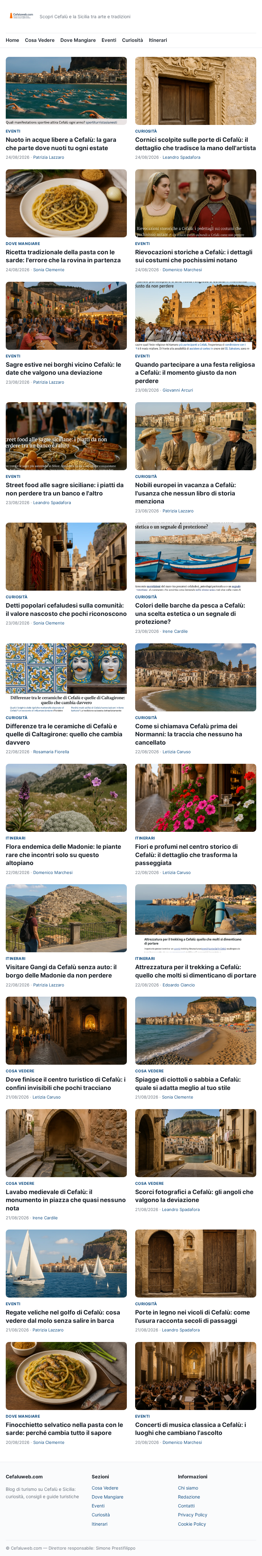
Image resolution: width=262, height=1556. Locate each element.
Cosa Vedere (40, 40)
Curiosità (132, 40)
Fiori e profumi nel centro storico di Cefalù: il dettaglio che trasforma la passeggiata (186, 855)
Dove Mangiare (78, 40)
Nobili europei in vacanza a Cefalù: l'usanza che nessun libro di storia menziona (185, 493)
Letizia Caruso (177, 751)
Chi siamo (188, 1488)
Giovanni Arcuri (178, 390)
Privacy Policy (192, 1514)
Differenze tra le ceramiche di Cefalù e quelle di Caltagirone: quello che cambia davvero (64, 734)
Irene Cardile (175, 631)
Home (12, 40)
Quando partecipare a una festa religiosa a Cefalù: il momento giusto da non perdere (195, 373)
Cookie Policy (192, 1524)
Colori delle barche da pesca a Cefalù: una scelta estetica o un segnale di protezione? (190, 613)
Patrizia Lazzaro (48, 157)
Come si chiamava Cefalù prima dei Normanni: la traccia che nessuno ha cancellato (188, 734)
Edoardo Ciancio (179, 984)
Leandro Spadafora (181, 157)
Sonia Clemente (49, 269)
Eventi (109, 40)
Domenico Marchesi (182, 269)
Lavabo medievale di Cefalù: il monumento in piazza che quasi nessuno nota (66, 1200)
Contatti (186, 1505)
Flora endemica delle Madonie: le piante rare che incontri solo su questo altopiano (63, 855)
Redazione (189, 1496)
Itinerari (158, 40)
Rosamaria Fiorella (51, 751)
